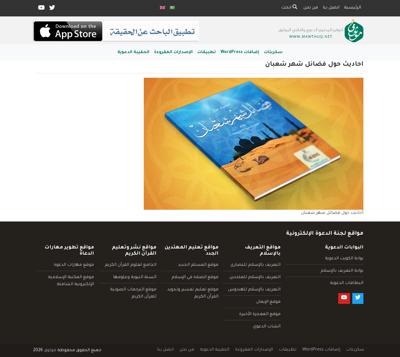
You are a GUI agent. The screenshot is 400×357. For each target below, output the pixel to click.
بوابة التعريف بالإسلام (342, 271)
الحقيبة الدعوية (133, 52)
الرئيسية (352, 8)
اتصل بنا (331, 8)
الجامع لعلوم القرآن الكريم (130, 265)
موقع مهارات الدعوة (74, 265)
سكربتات (273, 52)
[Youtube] (41, 9)
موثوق (50, 350)
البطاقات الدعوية (346, 283)
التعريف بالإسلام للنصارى (255, 265)
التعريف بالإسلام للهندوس (254, 289)
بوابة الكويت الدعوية (344, 258)
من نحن (310, 8)
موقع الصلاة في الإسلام (195, 277)
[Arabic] (172, 8)
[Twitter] (52, 9)
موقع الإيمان (268, 302)
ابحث (287, 8)
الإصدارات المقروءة (173, 52)
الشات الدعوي (267, 326)
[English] (162, 8)
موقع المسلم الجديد (198, 265)
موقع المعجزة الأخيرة (260, 314)
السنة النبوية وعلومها (134, 277)
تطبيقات (206, 52)
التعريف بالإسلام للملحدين (255, 277)
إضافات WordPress (239, 52)
